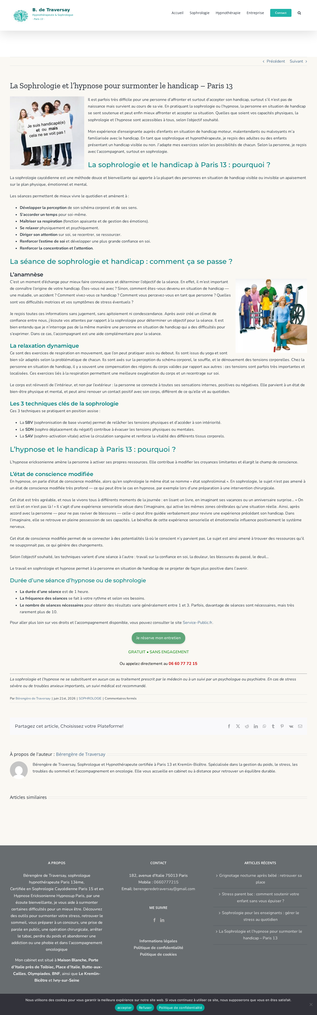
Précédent (276, 61)
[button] (299, 12)
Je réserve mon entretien (158, 638)
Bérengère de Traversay (33, 698)
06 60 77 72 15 (183, 663)
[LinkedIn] (162, 920)
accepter (124, 1008)
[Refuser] (310, 1004)
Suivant (296, 61)
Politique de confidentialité (180, 1008)
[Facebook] (155, 920)
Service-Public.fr (197, 622)
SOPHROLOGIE (90, 698)
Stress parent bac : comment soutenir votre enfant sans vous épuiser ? (260, 897)
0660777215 (166, 882)
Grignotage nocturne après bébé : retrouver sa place (260, 879)
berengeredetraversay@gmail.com (164, 889)
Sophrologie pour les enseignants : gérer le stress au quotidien (260, 916)
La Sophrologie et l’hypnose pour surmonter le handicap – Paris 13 (260, 935)
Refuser (145, 1008)
